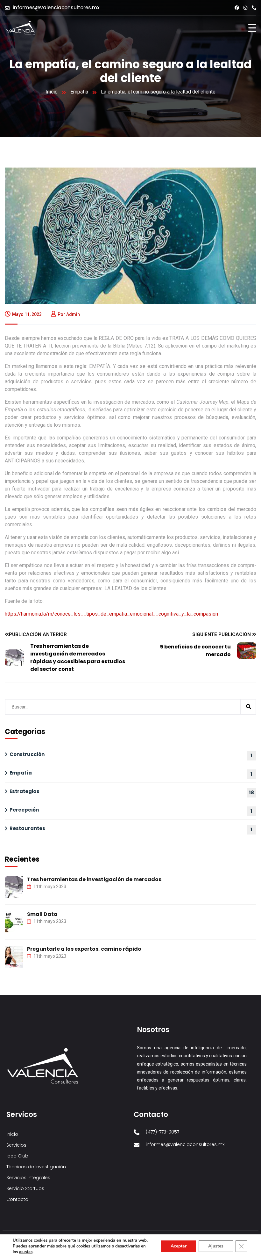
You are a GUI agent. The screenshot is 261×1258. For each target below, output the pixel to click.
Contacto (17, 1199)
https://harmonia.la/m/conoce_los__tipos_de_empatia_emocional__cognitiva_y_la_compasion (111, 614)
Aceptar (179, 1246)
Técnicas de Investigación (36, 1167)
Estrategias (24, 791)
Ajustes (215, 1246)
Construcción (27, 754)
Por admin (69, 314)
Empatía (79, 92)
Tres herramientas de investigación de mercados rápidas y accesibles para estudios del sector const (77, 657)
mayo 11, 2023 (27, 314)
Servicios (16, 1145)
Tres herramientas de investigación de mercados (94, 879)
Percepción (24, 809)
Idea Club (17, 1156)
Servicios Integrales (28, 1177)
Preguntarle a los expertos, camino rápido (84, 949)
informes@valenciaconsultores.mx (56, 7)
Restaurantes (27, 828)
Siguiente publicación (222, 634)
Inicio (52, 92)
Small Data (42, 914)
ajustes (25, 1252)
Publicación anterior (38, 634)
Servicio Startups (25, 1188)
